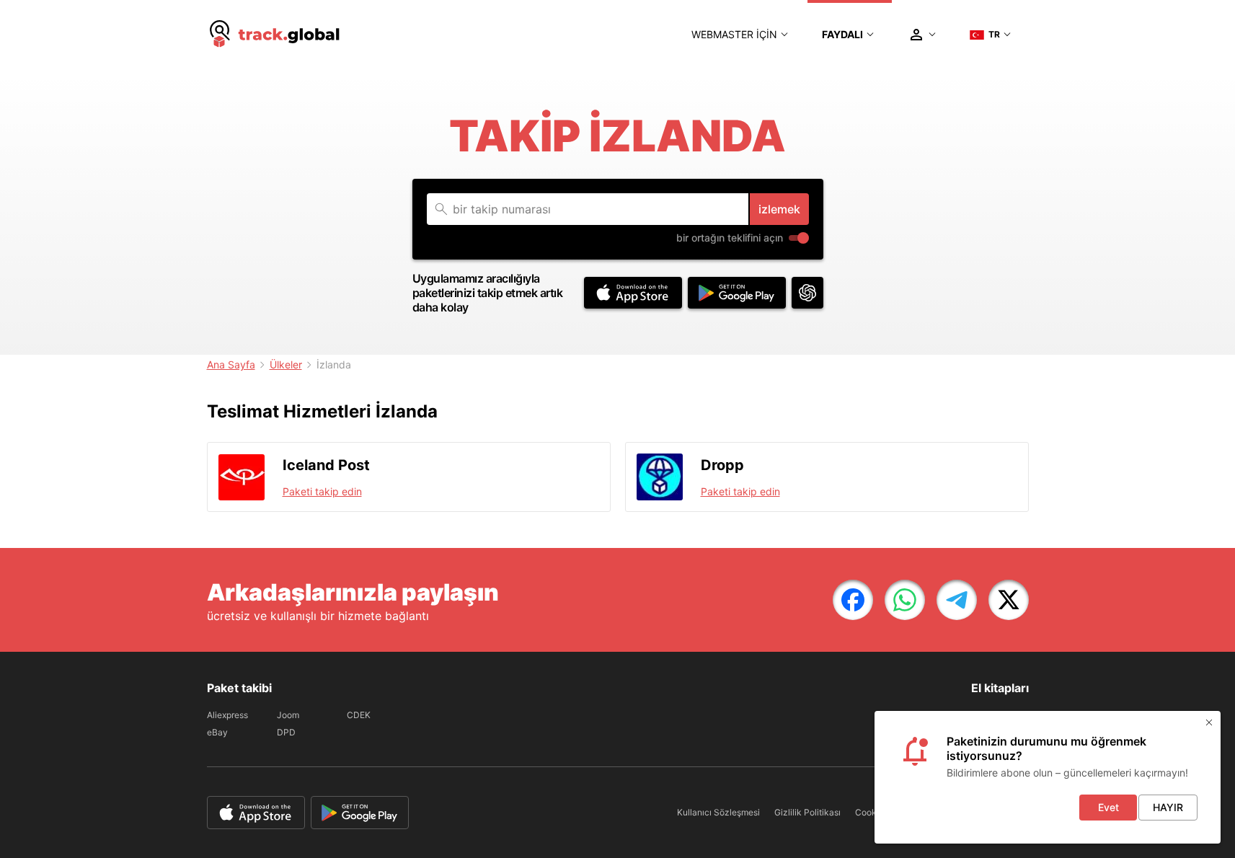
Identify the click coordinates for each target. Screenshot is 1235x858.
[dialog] (1048, 777)
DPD (286, 732)
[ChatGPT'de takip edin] (807, 293)
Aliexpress (227, 714)
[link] (853, 600)
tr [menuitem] (994, 34)
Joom (288, 714)
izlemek (779, 209)
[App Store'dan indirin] (633, 293)
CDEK (359, 714)
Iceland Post (326, 465)
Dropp (722, 465)
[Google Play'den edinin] (737, 293)
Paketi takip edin (322, 491)
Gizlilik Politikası (807, 812)
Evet (1108, 807)
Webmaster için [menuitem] (734, 34)
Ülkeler (286, 364)
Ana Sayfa (231, 364)
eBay (217, 732)
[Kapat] (1209, 722)
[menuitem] (275, 34)
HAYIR (1168, 807)
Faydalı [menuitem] (842, 34)
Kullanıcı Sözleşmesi (718, 812)
